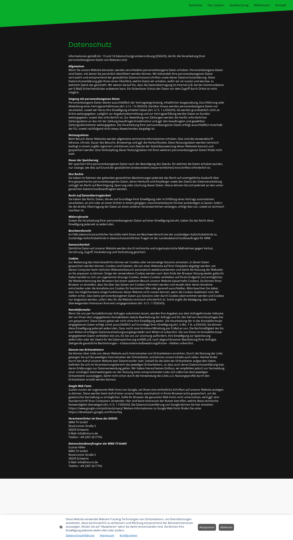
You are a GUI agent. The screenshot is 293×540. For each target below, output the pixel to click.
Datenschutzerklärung (80, 535)
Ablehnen (226, 527)
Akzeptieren (206, 527)
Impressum (107, 535)
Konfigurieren (128, 535)
